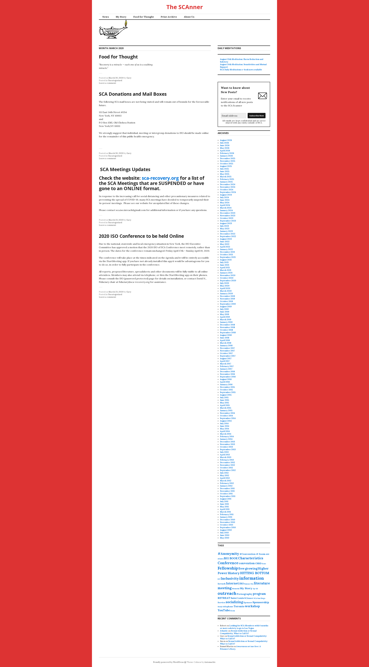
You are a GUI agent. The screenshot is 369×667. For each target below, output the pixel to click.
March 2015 (225, 408)
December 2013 (227, 441)
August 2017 (225, 358)
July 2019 (224, 309)
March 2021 (225, 270)
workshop (252, 606)
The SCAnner (184, 7)
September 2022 (228, 236)
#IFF (267, 554)
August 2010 (226, 530)
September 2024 (228, 192)
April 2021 (225, 267)
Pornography (244, 594)
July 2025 (224, 169)
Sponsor (247, 602)
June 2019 (224, 312)
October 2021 (226, 254)
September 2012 (228, 470)
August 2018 (226, 335)
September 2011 (227, 496)
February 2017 (227, 366)
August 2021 (226, 260)
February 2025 (227, 179)
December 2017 (227, 348)
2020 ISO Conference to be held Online (141, 236)
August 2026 (226, 140)
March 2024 (225, 208)
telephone (228, 606)
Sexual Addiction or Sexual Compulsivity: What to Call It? (238, 632)
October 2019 (226, 301)
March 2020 (226, 291)
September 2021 (228, 257)
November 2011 (227, 491)
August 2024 (226, 195)
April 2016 (225, 382)
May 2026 (224, 148)
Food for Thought (143, 16)
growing (251, 568)
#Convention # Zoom (252, 554)
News (105, 16)
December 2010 (227, 519)
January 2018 (226, 345)
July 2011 (224, 501)
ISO (241, 583)
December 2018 (227, 325)
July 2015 (224, 397)
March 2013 (225, 457)
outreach (227, 593)
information (251, 578)
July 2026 (224, 143)
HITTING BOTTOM (254, 573)
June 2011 (224, 504)
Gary (129, 78)
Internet (232, 583)
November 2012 (227, 465)
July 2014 (224, 423)
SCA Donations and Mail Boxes (133, 94)
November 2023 (227, 215)
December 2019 (227, 296)
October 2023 (226, 218)
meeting (225, 588)
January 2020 (226, 293)
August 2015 (225, 395)
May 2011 (224, 506)
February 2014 (227, 436)
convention (247, 563)
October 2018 (226, 330)
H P (219, 579)
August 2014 (226, 421)
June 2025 (224, 171)
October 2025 (226, 163)
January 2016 (226, 384)
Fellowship (228, 568)
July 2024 (224, 197)
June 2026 (224, 145)
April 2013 (225, 454)
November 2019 (227, 299)
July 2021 (224, 262)
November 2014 (227, 413)
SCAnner (248, 598)
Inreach (222, 583)
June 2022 (224, 241)
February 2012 (227, 483)
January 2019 (226, 322)
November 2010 (227, 522)
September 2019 (228, 304)
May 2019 (224, 314)
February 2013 (227, 460)
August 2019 (226, 306)
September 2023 (228, 221)
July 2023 (224, 226)
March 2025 (225, 176)
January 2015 (226, 410)
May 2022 (224, 244)
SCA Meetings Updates (124, 169)
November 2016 (227, 374)
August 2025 (226, 166)
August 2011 (225, 499)
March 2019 (225, 319)
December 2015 (227, 387)
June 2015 (224, 400)
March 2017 (225, 364)
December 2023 (227, 213)
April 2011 (224, 509)
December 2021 (227, 252)
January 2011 (226, 517)
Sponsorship (261, 602)
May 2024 (224, 202)
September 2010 (228, 527)
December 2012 (227, 462)
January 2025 (226, 182)
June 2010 (224, 535)
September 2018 (228, 332)
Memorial (235, 589)
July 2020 (224, 283)
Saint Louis (237, 598)
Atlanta (220, 559)
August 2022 (226, 239)
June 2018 (224, 338)
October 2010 (226, 525)
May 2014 (224, 428)
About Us (189, 16)
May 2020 (224, 286)
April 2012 (225, 478)
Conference (228, 563)
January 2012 (226, 486)
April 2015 (225, 405)
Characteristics (250, 558)
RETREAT (224, 598)
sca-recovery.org (160, 178)
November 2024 (227, 187)
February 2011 (227, 514)
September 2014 (228, 418)
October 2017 (226, 353)
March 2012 (225, 480)
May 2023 (224, 228)
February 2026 (227, 153)
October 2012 (226, 467)
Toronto (239, 606)
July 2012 (224, 473)
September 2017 (228, 356)
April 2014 (225, 431)
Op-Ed (255, 589)
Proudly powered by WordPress (168, 662)
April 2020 (225, 288)
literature (262, 583)
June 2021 (224, 265)
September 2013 (228, 449)
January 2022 (226, 249)
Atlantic (224, 631)
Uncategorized (115, 80)
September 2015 (228, 392)
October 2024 (226, 189)
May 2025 (224, 174)
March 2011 (225, 512)
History (234, 573)
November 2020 (227, 275)
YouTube (224, 610)
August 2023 (226, 223)
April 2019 (225, 317)
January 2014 (226, 439)
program (259, 594)
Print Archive (169, 16)
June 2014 (224, 426)
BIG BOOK (231, 558)
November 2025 (227, 161)
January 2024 (226, 210)
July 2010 (224, 532)
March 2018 (225, 343)
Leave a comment (107, 83)
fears (264, 564)
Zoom (232, 611)
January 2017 (226, 369)
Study (220, 607)
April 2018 (225, 340)
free (241, 568)
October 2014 (226, 415)
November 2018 (227, 327)
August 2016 (226, 379)
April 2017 (225, 361)
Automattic (209, 662)
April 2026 (225, 150)
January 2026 (226, 156)
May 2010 (224, 538)
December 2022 (227, 234)
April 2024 (225, 205)
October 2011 (226, 493)
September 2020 (228, 280)
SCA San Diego (259, 598)
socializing (234, 602)
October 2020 (226, 278)
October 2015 (226, 390)
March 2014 (225, 434)
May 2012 (224, 475)
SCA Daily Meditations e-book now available (241, 69)
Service (221, 602)
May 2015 (224, 402)
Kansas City (248, 584)
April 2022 (225, 247)
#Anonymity (228, 554)
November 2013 (227, 444)
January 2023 (226, 231)
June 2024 (224, 200)
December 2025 (227, 158)
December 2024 (227, 184)
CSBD (258, 563)
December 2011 (227, 488)
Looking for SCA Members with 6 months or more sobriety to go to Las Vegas (244, 626)
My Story (121, 16)
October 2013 (226, 447)
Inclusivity (230, 578)
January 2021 (226, 273)
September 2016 (228, 377)
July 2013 (224, 452)
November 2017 (227, 351)
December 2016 (227, 371)
